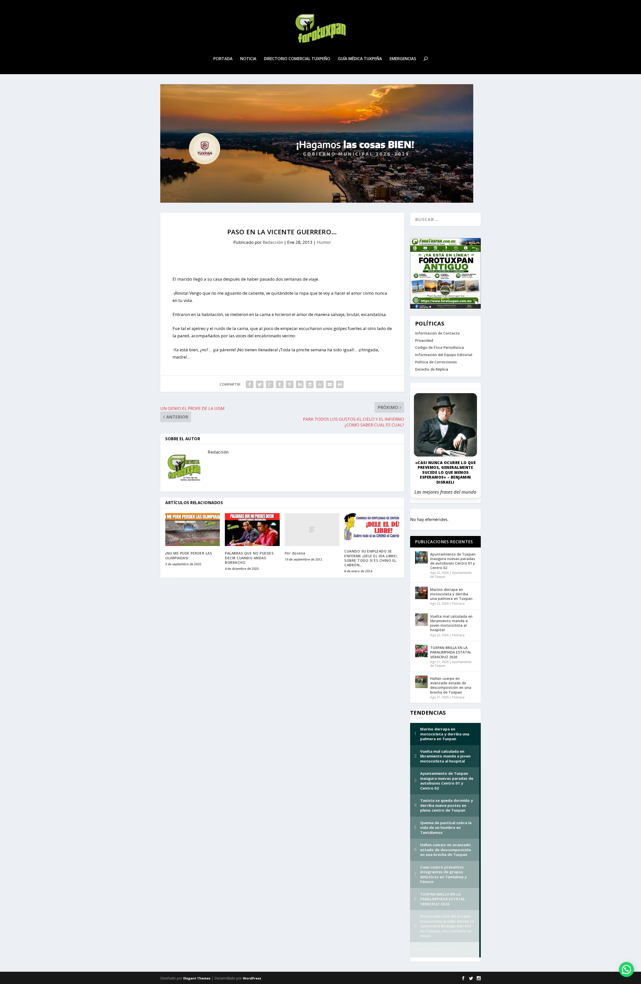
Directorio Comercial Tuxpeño (297, 59)
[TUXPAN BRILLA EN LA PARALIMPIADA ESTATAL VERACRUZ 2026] (421, 651)
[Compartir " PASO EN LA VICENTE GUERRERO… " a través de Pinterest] (290, 384)
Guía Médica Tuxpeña (360, 59)
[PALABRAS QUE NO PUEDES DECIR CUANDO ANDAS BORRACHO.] (252, 529)
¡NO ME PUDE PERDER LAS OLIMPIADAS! (188, 555)
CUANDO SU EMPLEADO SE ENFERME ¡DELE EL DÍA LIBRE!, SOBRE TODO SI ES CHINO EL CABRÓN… (371, 558)
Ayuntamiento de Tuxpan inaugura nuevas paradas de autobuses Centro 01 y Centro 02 (452, 561)
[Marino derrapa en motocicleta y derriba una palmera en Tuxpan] (421, 593)
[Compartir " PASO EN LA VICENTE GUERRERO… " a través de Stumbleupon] (320, 384)
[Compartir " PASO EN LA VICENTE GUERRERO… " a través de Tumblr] (280, 384)
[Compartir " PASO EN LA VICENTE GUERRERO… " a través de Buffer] (310, 384)
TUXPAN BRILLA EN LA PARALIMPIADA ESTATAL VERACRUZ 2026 (450, 652)
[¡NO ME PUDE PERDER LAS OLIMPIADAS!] (192, 529)
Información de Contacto (437, 333)
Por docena (295, 553)
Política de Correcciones (436, 362)
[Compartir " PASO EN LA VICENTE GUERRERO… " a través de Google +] (270, 384)
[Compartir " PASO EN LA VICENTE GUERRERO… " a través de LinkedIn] (300, 384)
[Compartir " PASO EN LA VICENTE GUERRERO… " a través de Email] (330, 384)
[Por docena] (312, 529)
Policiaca (458, 603)
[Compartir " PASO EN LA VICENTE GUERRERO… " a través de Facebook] (250, 384)
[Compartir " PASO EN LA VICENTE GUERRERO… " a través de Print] (340, 384)
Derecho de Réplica (431, 369)
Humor (324, 242)
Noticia (248, 59)
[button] (626, 969)
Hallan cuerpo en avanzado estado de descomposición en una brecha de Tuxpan (450, 685)
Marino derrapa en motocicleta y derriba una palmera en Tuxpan (451, 594)
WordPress (252, 978)
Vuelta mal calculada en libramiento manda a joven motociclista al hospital (451, 623)
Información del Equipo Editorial (443, 354)
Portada (223, 59)
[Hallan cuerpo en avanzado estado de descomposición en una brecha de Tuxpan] (421, 682)
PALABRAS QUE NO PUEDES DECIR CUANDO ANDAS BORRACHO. (249, 558)
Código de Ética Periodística (439, 347)
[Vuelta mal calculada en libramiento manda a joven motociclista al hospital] (421, 619)
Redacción (273, 242)
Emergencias (403, 59)
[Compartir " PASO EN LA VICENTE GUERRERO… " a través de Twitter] (260, 384)
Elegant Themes (196, 978)
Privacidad (424, 340)
